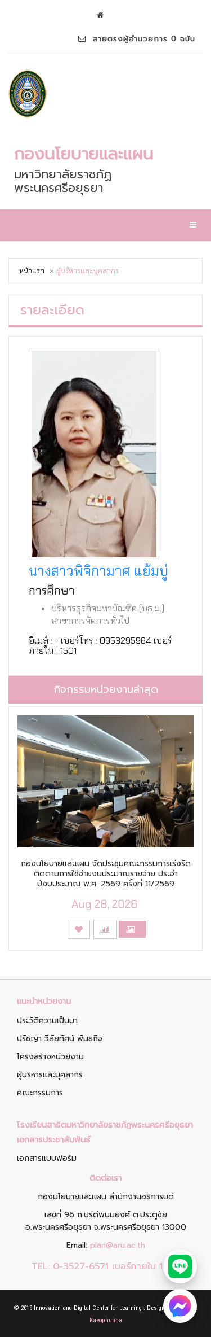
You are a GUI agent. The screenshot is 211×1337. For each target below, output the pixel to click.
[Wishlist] (79, 929)
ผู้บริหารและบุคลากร (50, 1075)
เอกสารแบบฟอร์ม (47, 1158)
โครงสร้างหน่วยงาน (50, 1057)
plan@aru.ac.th (117, 1245)
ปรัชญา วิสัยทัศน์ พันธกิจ (59, 1039)
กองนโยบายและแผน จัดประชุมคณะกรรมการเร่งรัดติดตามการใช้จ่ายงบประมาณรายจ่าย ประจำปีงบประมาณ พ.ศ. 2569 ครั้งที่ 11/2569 (106, 874)
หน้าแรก (31, 271)
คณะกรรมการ (40, 1093)
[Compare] (105, 929)
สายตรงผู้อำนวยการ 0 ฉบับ (140, 39)
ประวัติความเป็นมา (47, 1020)
